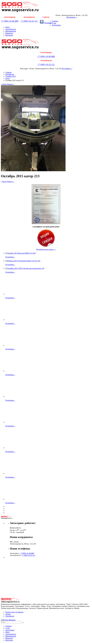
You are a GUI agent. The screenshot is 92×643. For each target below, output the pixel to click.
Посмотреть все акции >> (46, 249)
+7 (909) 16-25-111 (29, 21)
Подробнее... (10, 257)
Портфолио (9, 74)
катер (7, 78)
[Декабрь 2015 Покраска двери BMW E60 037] (18, 473)
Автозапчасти (10, 29)
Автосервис (56, 25)
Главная (55, 21)
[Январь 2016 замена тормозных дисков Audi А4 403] (18, 345)
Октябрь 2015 (10, 76)
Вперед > (10, 84)
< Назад (4, 84)
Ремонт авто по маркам (14, 612)
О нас (54, 23)
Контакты (9, 35)
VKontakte (48, 23)
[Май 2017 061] (12, 294)
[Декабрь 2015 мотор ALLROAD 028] (12, 448)
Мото (7, 27)
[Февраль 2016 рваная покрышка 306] (18, 320)
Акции (8, 614)
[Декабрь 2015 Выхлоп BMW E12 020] (20, 253)
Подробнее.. (71, 17)
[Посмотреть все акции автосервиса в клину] (46, 238)
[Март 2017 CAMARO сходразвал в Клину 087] (12, 422)
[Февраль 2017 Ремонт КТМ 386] (12, 396)
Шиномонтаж (10, 31)
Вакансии (9, 33)
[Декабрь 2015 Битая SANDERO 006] (18, 499)
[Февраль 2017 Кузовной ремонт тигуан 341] (22, 261)
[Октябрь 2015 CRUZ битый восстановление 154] (24, 268)
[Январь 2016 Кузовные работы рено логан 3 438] (12, 371)
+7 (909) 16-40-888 (9, 21)
